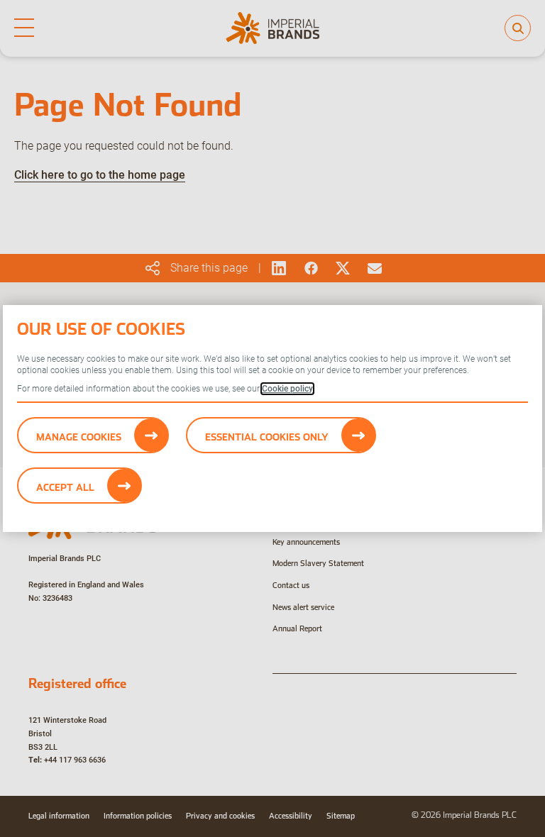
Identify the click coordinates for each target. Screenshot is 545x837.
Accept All (65, 487)
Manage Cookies (78, 437)
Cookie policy (287, 389)
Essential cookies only (267, 437)
